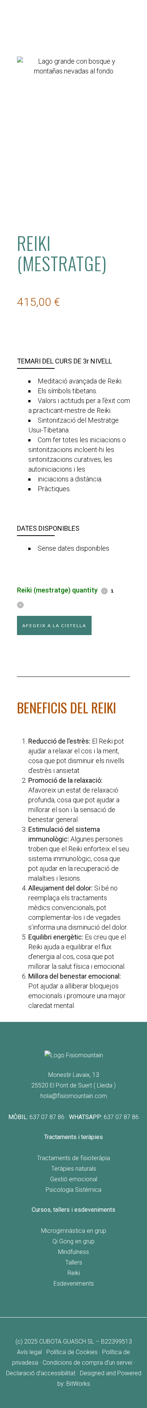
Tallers (73, 1262)
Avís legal (29, 1352)
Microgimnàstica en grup (73, 1230)
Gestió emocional (73, 1179)
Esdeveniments (74, 1283)
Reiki (73, 1273)
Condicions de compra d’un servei (87, 1362)
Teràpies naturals (73, 1168)
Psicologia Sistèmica (73, 1189)
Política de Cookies (72, 1352)
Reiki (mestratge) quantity (57, 590)
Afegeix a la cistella (54, 625)
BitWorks (78, 1383)
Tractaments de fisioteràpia (73, 1158)
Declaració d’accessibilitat (40, 1373)
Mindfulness (73, 1251)
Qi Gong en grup (73, 1241)
